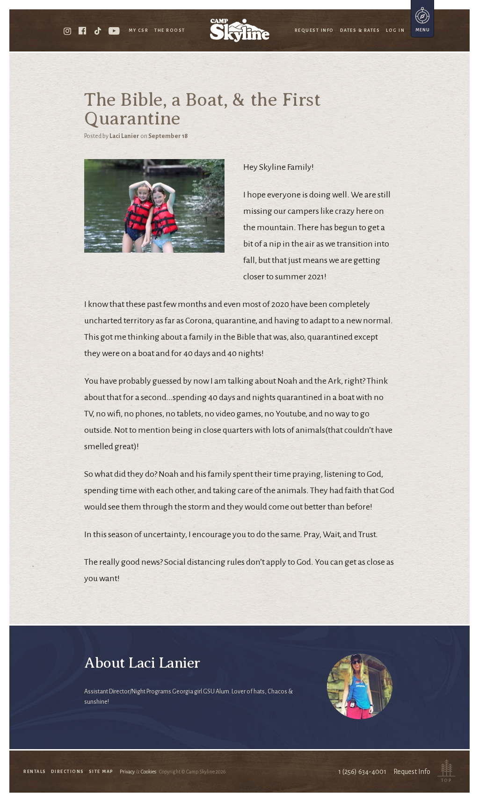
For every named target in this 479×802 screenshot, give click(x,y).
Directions (67, 771)
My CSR (138, 30)
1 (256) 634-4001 (362, 771)
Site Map (101, 771)
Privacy (127, 771)
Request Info (314, 30)
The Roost (169, 30)
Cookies (148, 771)
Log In (395, 30)
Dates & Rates (360, 30)
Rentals (34, 771)
